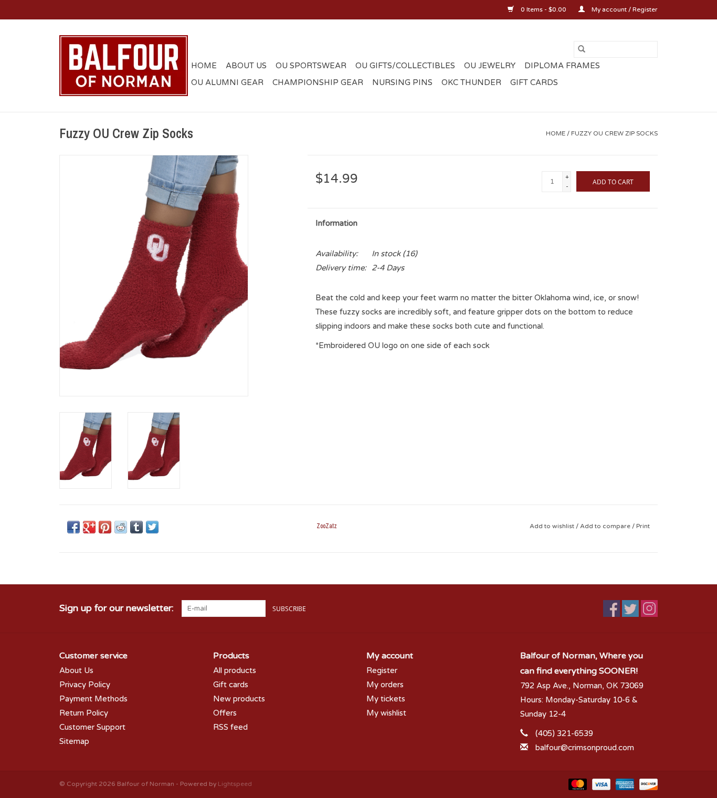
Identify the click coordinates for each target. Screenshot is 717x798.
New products (239, 699)
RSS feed (230, 727)
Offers (225, 713)
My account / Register (624, 9)
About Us (246, 65)
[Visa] (600, 784)
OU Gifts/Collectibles (405, 65)
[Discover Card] (647, 784)
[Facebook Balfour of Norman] (611, 608)
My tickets (385, 699)
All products (234, 670)
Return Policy (83, 713)
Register (381, 670)
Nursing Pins (402, 82)
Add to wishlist (553, 526)
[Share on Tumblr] (136, 527)
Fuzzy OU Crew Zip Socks (614, 133)
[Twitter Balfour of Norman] (630, 608)
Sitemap (74, 741)
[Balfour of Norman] (123, 65)
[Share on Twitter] (152, 527)
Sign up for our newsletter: (116, 608)
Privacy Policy (84, 684)
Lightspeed (235, 784)
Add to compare (606, 526)
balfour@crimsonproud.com (584, 747)
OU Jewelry (489, 65)
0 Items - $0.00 (543, 9)
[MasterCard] (576, 784)
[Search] (581, 49)
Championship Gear (317, 82)
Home (204, 65)
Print (643, 526)
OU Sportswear (311, 65)
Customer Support (92, 727)
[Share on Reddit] (120, 527)
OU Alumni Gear (227, 82)
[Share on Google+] (89, 527)
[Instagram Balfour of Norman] (649, 608)
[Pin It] (105, 527)
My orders (385, 684)
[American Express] (624, 784)
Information (336, 223)
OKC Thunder (471, 82)
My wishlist (386, 713)
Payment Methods (93, 699)
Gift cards (534, 82)
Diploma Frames (562, 65)
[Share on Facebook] (73, 527)
